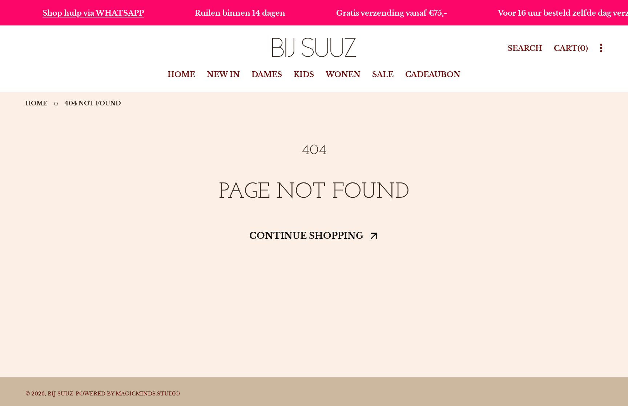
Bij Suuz (60, 393)
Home (36, 103)
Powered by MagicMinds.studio (128, 393)
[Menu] (601, 48)
